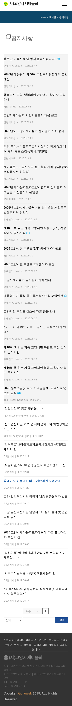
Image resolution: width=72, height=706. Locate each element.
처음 (28, 611)
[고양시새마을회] (21, 3)
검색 (62, 620)
